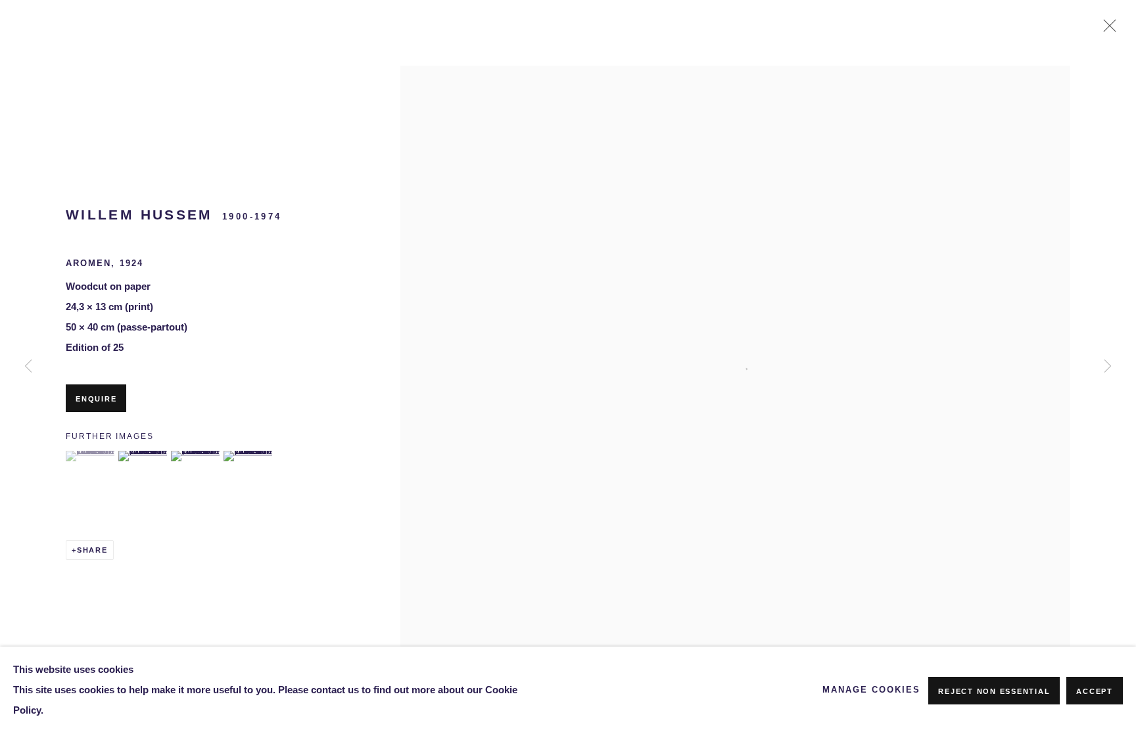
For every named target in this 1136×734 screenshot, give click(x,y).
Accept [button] (1094, 691)
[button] (90, 456)
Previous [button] (28, 367)
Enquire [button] (96, 399)
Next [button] (1107, 367)
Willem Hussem (139, 214)
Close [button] (1106, 29)
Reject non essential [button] (994, 691)
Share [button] (92, 550)
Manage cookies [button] (871, 690)
